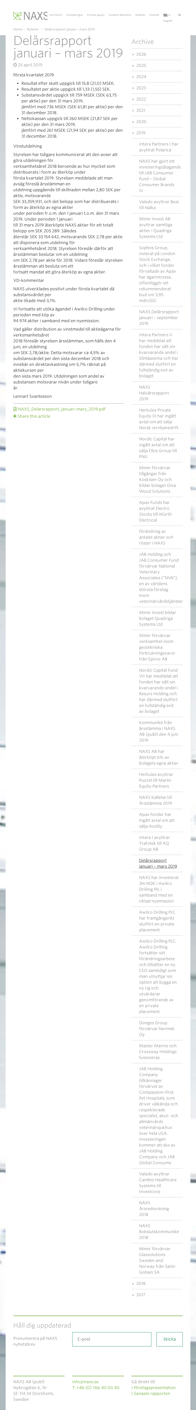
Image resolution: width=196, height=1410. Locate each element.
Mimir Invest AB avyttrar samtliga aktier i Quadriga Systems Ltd (155, 227)
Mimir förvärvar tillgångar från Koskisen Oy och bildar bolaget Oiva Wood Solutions (157, 479)
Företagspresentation (154, 1387)
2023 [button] (140, 88)
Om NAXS (56, 14)
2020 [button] (140, 121)
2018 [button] (140, 1283)
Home (17, 29)
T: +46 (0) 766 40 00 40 (95, 1387)
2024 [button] (140, 76)
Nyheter (140, 14)
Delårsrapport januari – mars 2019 (158, 863)
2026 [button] (140, 54)
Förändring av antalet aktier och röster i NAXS (156, 537)
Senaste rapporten (151, 1393)
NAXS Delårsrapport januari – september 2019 (159, 317)
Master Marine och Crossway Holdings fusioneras (158, 1051)
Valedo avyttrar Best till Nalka (159, 204)
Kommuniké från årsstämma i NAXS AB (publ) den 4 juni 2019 (158, 731)
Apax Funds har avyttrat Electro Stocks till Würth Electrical (155, 511)
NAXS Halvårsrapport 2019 (154, 393)
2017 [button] (140, 1294)
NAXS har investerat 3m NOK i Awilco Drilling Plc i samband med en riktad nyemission (159, 889)
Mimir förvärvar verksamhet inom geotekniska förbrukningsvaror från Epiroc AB (157, 647)
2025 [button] (140, 65)
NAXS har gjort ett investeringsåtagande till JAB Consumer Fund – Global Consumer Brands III (160, 176)
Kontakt (154, 14)
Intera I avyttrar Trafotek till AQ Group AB (154, 843)
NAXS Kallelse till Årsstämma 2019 (155, 800)
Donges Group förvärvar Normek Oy (157, 1028)
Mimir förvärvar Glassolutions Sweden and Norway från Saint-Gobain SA (157, 1260)
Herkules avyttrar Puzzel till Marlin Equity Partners (156, 780)
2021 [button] (140, 110)
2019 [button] (140, 132)
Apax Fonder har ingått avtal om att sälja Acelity (157, 820)
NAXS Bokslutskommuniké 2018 (159, 1231)
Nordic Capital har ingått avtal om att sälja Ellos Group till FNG (158, 448)
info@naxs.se (85, 1381)
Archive (142, 41)
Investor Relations (120, 14)
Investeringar (74, 14)
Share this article (34, 416)
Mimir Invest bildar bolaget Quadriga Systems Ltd (157, 618)
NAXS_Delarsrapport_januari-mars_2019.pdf (61, 409)
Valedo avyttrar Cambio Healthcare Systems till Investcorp (158, 1183)
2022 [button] (140, 99)
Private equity (96, 14)
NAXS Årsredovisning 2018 (154, 1208)
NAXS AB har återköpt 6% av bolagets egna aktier (158, 757)
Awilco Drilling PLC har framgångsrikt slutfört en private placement (157, 921)
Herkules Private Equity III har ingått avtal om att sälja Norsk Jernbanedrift (158, 419)
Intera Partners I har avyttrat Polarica (158, 147)
